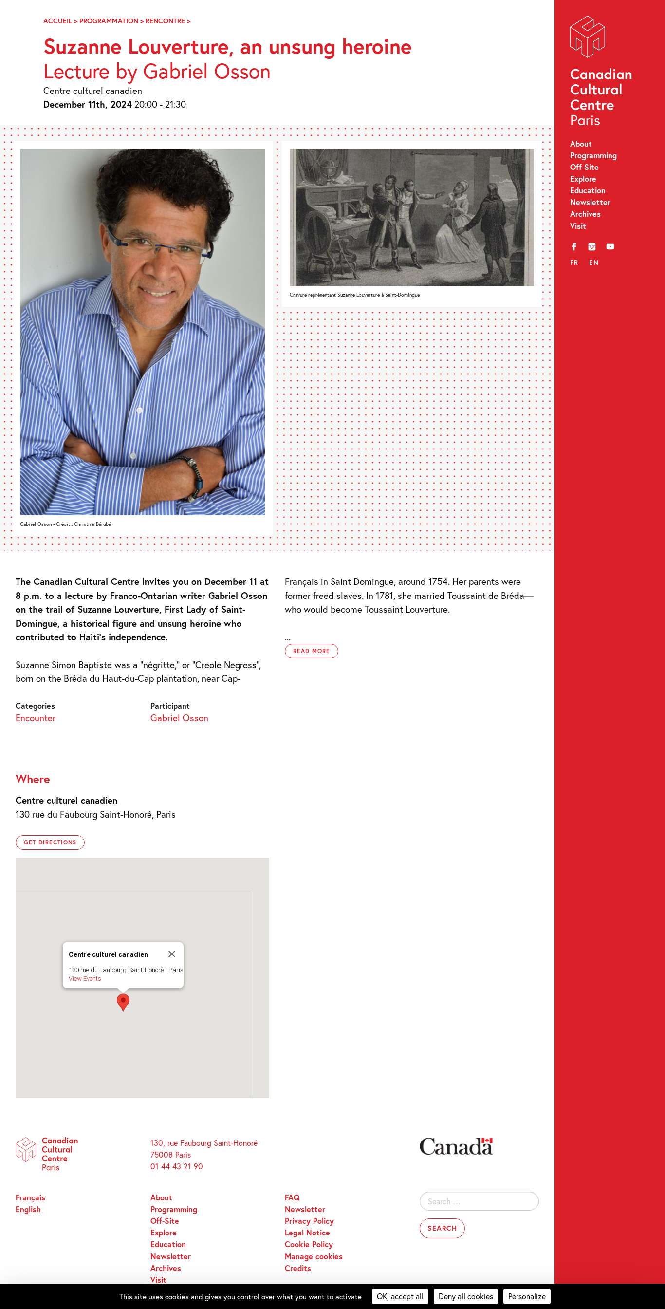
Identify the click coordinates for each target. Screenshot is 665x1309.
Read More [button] (311, 650)
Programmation (108, 20)
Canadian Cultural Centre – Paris (602, 73)
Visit (578, 226)
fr (574, 262)
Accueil (57, 20)
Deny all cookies (466, 1296)
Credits (298, 1268)
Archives (585, 213)
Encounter (35, 717)
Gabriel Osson (179, 717)
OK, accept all (400, 1296)
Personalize (527, 1296)
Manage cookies (314, 1256)
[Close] (172, 954)
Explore (583, 178)
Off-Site (584, 167)
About (581, 143)
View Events (85, 978)
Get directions (50, 842)
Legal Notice (307, 1232)
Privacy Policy (309, 1221)
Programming (593, 155)
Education (588, 190)
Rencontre (165, 20)
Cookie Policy (309, 1244)
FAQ (292, 1197)
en (594, 262)
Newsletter (590, 202)
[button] (123, 1002)
